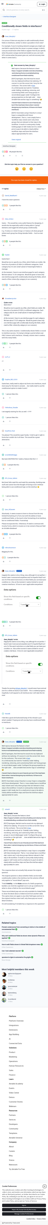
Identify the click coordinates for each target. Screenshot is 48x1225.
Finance (12, 1075)
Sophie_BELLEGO (11, 379)
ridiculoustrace (10, 548)
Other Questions (7, 947)
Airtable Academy (16, 1083)
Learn (11, 1079)
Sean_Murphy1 (10, 36)
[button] (2, 5)
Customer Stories (16, 1102)
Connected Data (15, 1043)
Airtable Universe (15, 1138)
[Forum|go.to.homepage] (13, 4)
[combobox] (24, 10)
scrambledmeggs (11, 455)
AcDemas (11, 980)
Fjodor (7, 255)
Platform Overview (16, 1021)
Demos (12, 1097)
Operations (13, 1061)
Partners (12, 1115)
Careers (12, 1151)
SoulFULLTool (10, 431)
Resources (13, 1110)
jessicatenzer (12, 986)
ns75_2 (7, 357)
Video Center (14, 1093)
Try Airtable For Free (17, 1169)
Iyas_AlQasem (10, 509)
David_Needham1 (11, 195)
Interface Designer (9, 16)
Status (11, 1160)
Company (13, 1142)
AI (10, 1039)
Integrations (14, 1025)
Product (12, 1052)
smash (7, 809)
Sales (11, 1070)
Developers (13, 1124)
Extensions (13, 1030)
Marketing (13, 1057)
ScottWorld (12, 999)
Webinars (12, 1106)
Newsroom (13, 1164)
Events (11, 1088)
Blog (11, 1155)
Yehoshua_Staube (11, 407)
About (11, 1146)
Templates (13, 1133)
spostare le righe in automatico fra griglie (16, 957)
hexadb (7, 714)
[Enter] (3, 10)
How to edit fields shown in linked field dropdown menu (21, 944)
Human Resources (16, 1066)
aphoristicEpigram (14, 973)
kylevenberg (12, 993)
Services (12, 1119)
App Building (14, 1034)
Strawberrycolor (10, 298)
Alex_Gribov (9, 219)
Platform (12, 1016)
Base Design (6, 960)
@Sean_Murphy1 (21, 688)
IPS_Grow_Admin (11, 478)
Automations (6, 932)
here (33, 86)
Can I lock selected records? (11, 951)
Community (13, 1128)
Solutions (13, 1048)
